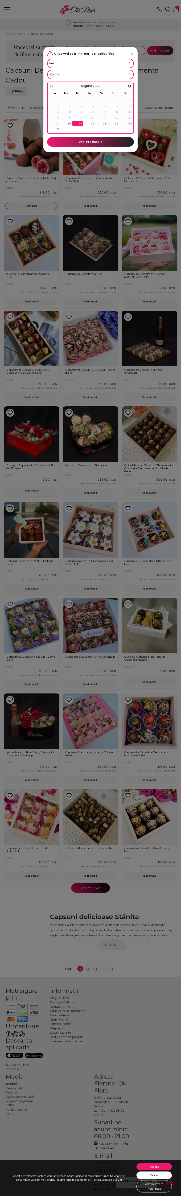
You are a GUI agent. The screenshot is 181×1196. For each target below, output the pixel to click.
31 (58, 129)
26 (80, 123)
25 (69, 123)
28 (105, 123)
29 (117, 123)
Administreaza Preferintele (154, 1186)
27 (92, 123)
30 (130, 123)
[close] (132, 53)
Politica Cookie (101, 1179)
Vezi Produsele (90, 142)
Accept (154, 1166)
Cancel (154, 1175)
